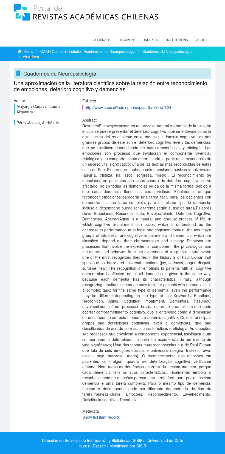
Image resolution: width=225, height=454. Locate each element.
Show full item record (100, 417)
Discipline (127, 40)
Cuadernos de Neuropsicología (167, 51)
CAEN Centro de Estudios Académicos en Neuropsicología (87, 51)
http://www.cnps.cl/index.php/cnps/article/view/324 (128, 107)
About (201, 40)
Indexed (151, 40)
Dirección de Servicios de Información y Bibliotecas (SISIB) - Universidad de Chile (112, 440)
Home (28, 51)
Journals (102, 40)
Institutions (177, 40)
